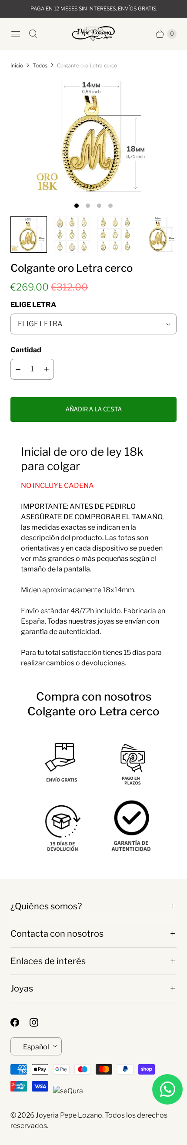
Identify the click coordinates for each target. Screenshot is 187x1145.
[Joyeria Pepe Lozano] (93, 34)
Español (36, 1047)
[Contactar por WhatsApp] (167, 1089)
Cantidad (25, 350)
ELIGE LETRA (33, 304)
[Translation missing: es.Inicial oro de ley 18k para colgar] (28, 234)
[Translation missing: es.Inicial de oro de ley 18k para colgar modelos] (72, 234)
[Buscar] (33, 33)
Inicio (16, 65)
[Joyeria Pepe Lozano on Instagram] (39, 1022)
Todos (40, 65)
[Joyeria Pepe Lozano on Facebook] (20, 1022)
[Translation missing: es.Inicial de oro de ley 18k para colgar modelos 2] (115, 234)
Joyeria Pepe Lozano (69, 1115)
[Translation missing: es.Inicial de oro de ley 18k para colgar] (158, 234)
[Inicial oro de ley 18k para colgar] (93, 136)
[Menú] (15, 33)
